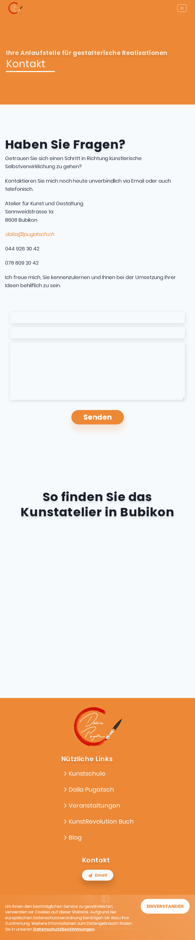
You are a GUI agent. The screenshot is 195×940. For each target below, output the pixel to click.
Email (101, 875)
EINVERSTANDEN (165, 906)
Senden (98, 417)
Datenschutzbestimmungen (63, 929)
